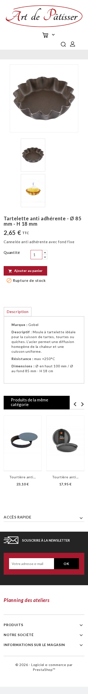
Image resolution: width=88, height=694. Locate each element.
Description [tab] (18, 311)
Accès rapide (18, 517)
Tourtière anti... (22, 477)
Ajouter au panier (25, 270)
